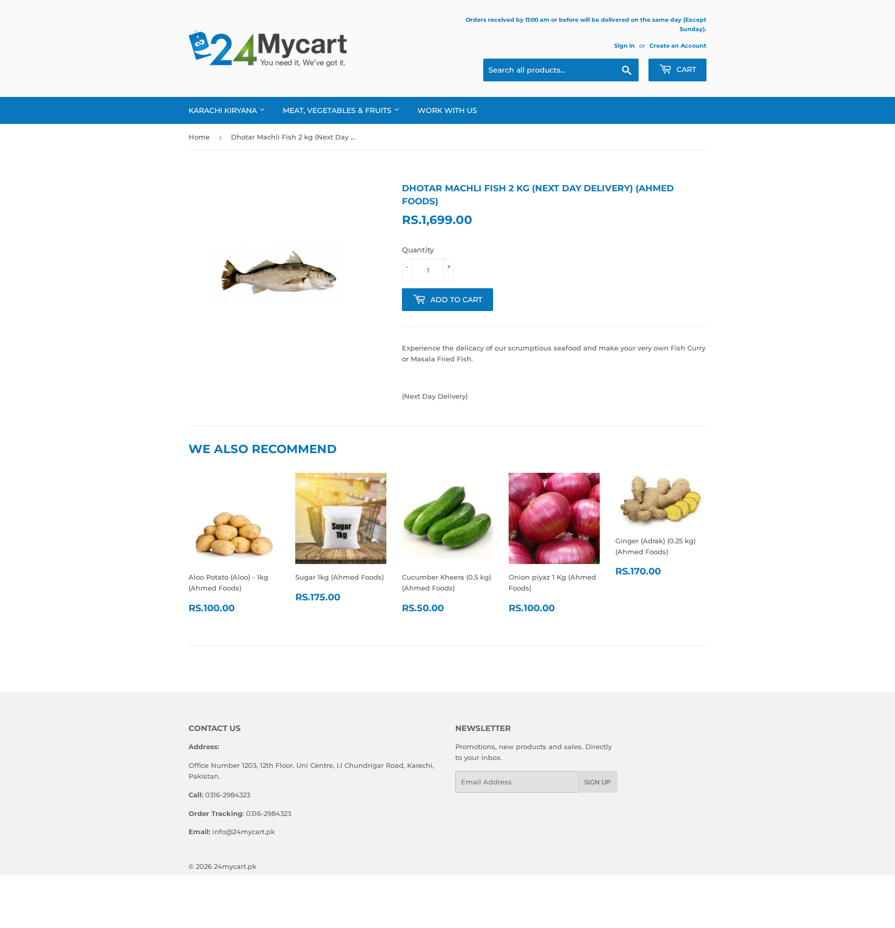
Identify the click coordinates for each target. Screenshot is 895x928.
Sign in (624, 45)
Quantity (418, 250)
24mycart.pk (235, 866)
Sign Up (597, 782)
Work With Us (447, 110)
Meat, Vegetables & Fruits (338, 110)
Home (199, 137)
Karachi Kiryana (224, 110)
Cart (685, 69)
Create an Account (677, 45)
